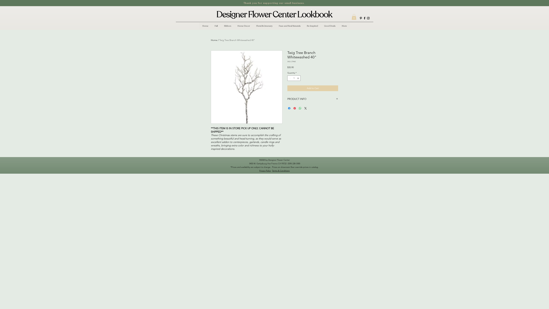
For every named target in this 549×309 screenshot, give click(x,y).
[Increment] (298, 78)
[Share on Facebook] (289, 108)
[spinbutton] (294, 78)
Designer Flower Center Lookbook (274, 14)
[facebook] (364, 18)
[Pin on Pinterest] (294, 108)
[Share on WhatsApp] (300, 108)
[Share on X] (305, 108)
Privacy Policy (265, 170)
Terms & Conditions (281, 170)
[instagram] (368, 18)
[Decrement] (289, 78)
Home (214, 40)
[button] (354, 17)
